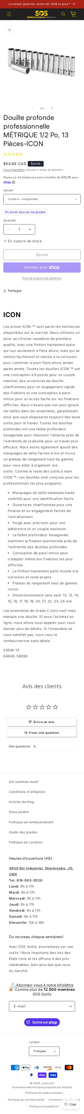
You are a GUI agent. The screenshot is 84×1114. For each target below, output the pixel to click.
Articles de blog (21, 802)
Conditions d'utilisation (27, 792)
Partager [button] (15, 291)
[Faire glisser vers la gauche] (32, 108)
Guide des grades (23, 832)
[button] (9, 14)
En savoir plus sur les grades (25, 212)
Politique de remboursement (31, 822)
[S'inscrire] (70, 1006)
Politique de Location (26, 842)
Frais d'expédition (14, 169)
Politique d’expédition (44, 1106)
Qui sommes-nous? (24, 782)
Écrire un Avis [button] (44, 722)
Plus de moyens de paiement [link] (42, 278)
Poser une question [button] (44, 733)
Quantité (9, 220)
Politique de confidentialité (26, 1099)
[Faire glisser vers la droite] (52, 108)
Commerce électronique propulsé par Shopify (42, 1087)
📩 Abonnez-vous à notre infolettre (42, 985)
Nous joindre (19, 812)
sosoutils (48, 1083)
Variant (8, 190)
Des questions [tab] (19, 746)
